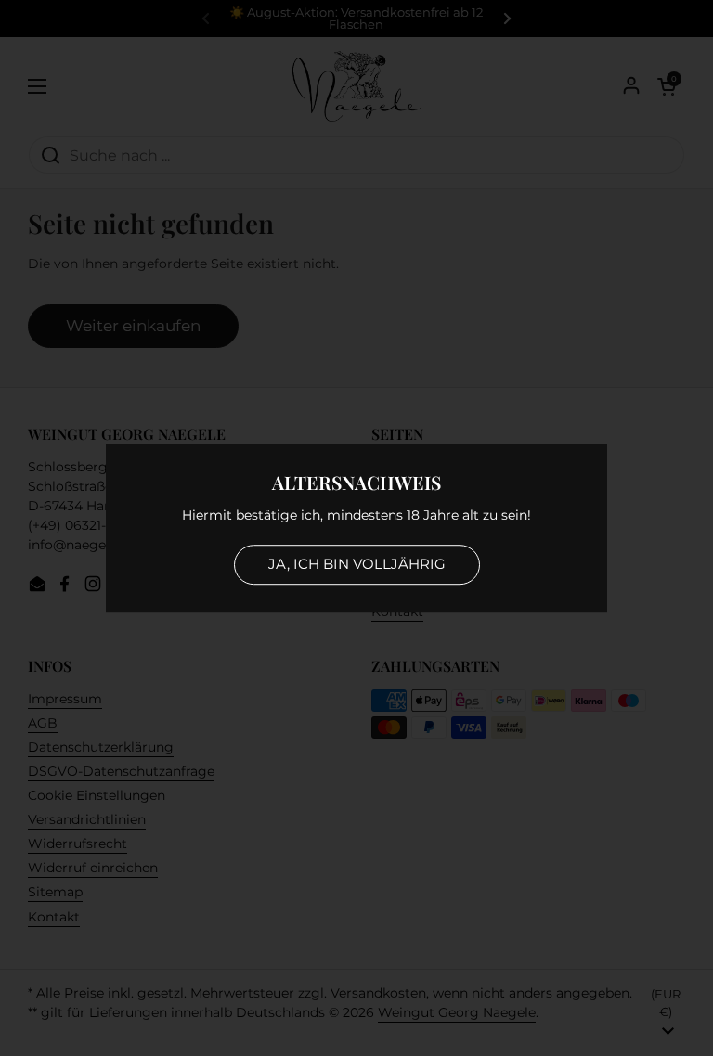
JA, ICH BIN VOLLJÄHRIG (357, 564)
